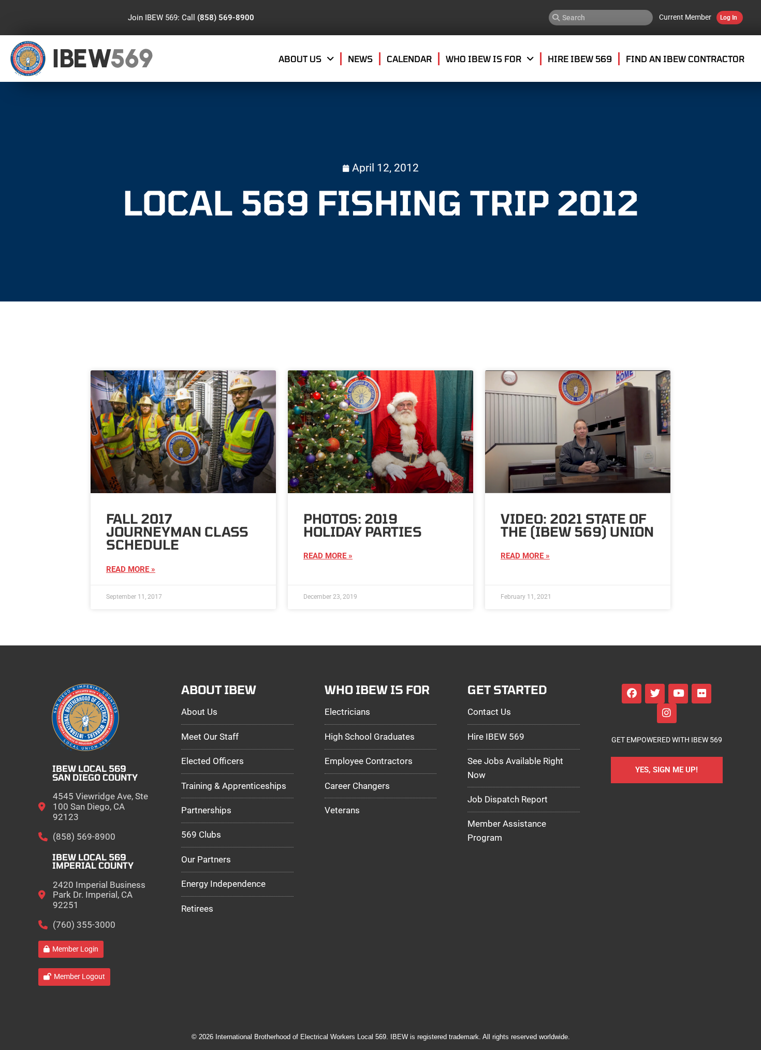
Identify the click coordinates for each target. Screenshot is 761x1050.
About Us (300, 58)
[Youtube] (678, 693)
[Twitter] (655, 693)
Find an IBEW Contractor (685, 58)
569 (131, 58)
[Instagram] (667, 713)
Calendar (409, 58)
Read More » (130, 569)
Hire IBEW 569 (580, 58)
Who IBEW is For (483, 58)
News (360, 58)
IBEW (81, 58)
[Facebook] (631, 693)
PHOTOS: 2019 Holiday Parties (362, 525)
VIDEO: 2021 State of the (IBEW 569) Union (577, 525)
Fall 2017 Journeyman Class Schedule (177, 532)
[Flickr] (701, 693)
